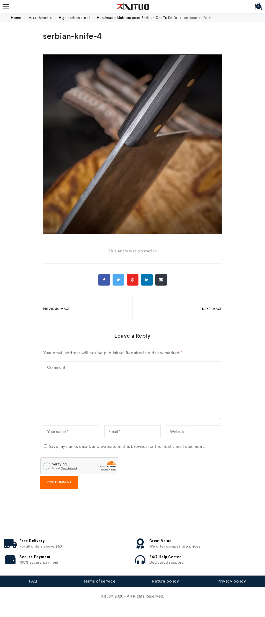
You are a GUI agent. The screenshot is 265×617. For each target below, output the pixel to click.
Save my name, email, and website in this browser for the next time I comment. (127, 446)
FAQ (33, 581)
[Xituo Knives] (132, 7)
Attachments (40, 17)
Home (17, 17)
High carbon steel (74, 17)
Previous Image (56, 309)
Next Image (212, 309)
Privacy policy (232, 581)
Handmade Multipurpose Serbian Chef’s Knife (137, 17)
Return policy (165, 581)
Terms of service (99, 581)
